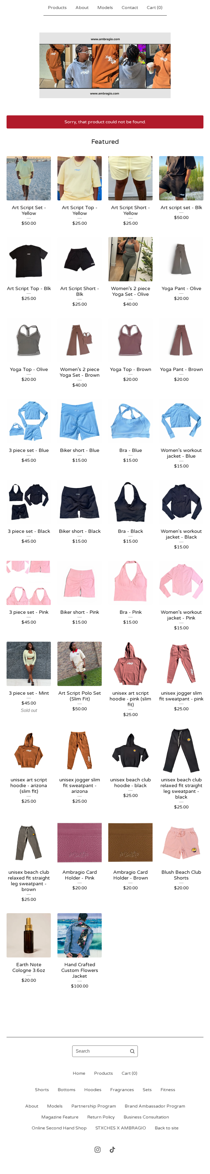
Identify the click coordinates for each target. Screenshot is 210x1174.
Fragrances (122, 1090)
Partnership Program (93, 1106)
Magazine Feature (59, 1117)
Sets (147, 1090)
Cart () (154, 7)
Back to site (167, 1128)
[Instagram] (97, 1149)
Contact (130, 7)
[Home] (105, 65)
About (82, 7)
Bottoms (66, 1090)
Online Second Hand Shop (59, 1128)
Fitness (168, 1090)
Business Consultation (146, 1117)
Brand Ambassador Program (155, 1106)
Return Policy (101, 1117)
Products (57, 7)
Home (79, 1073)
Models (105, 7)
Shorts (42, 1090)
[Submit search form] (132, 1051)
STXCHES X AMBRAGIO (120, 1128)
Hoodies (92, 1090)
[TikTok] (112, 1149)
